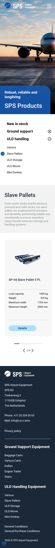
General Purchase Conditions (22, 531)
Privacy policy (13, 430)
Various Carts (13, 460)
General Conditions (16, 526)
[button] (24, 350)
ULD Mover (13, 166)
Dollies (9, 465)
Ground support (20, 131)
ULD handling (18, 139)
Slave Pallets (14, 153)
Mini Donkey (14, 172)
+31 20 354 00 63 (24, 415)
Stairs (8, 476)
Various (11, 147)
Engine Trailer (13, 471)
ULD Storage (14, 159)
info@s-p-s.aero (20, 420)
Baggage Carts (14, 455)
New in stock (17, 124)
